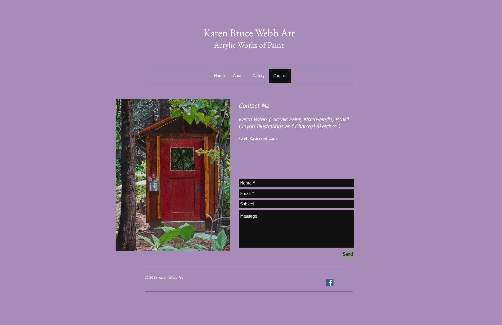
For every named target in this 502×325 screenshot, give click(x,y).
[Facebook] (330, 282)
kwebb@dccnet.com (258, 138)
